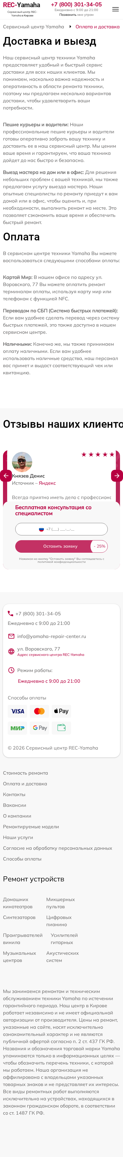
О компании (17, 816)
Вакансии (14, 805)
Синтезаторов (19, 917)
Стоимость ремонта (25, 773)
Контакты (14, 794)
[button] (6, 476)
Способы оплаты (22, 859)
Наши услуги (18, 837)
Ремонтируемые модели (31, 826)
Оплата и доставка (25, 784)
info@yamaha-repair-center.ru (51, 636)
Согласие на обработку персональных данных (57, 848)
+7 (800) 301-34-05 (76, 4)
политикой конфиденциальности (62, 562)
